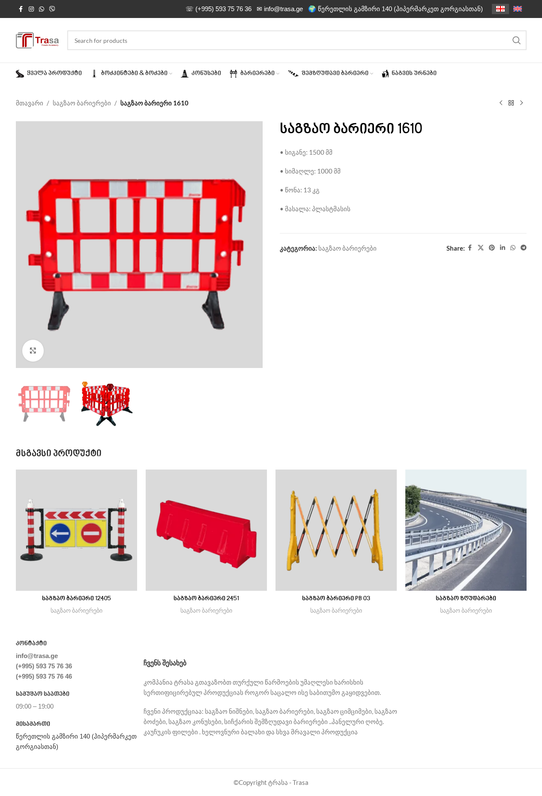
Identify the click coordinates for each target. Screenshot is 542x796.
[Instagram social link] (31, 9)
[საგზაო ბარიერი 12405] (76, 530)
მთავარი (29, 103)
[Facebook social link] (21, 9)
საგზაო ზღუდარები (466, 599)
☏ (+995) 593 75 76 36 (219, 8)
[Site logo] (37, 39)
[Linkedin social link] (502, 248)
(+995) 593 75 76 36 (44, 666)
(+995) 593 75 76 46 (44, 676)
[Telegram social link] (523, 248)
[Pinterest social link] (491, 248)
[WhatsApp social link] (41, 9)
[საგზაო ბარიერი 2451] (206, 530)
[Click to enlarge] (33, 350)
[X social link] (480, 248)
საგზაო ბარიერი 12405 (76, 599)
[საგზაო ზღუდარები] (466, 530)
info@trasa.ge (37, 655)
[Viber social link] (52, 9)
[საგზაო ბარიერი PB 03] (336, 530)
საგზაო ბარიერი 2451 (206, 599)
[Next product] (521, 103)
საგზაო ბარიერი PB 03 (336, 599)
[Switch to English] (517, 9)
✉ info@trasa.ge (280, 8)
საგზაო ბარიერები (82, 103)
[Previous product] (501, 103)
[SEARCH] (517, 40)
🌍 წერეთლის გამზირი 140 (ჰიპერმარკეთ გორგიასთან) (395, 8)
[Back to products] (511, 103)
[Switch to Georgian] (500, 9)
